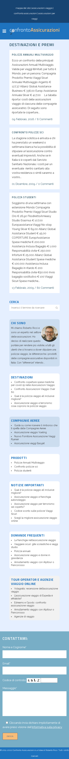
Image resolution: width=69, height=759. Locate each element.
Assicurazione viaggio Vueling (30, 432)
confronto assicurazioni (25, 13)
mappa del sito (23, 8)
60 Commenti (45, 287)
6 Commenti (44, 119)
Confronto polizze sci (28, 132)
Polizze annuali (22, 551)
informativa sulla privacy (47, 727)
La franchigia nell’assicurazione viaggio (35, 540)
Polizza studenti (24, 197)
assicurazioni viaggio (42, 8)
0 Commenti (46, 184)
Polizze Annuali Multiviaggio (33, 55)
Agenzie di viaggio (24, 616)
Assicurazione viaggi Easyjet (29, 443)
